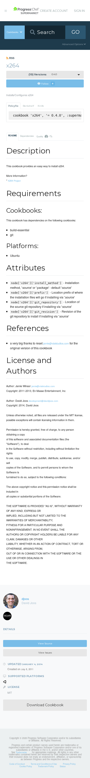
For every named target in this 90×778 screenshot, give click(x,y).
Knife (41, 106)
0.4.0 (43, 74)
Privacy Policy (69, 763)
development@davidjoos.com (43, 400)
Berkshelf (28, 106)
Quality (44, 136)
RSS (11, 58)
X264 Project (14, 180)
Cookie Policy (25, 766)
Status (63, 766)
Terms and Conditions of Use (44, 763)
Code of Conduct (17, 763)
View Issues (45, 652)
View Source (45, 643)
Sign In (79, 11)
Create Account (54, 11)
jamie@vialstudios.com (56, 343)
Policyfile (13, 106)
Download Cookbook (45, 705)
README (12, 135)
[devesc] (9, 617)
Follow (47, 83)
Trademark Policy (46, 766)
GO (76, 32)
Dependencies (27, 135)
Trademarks (21, 752)
